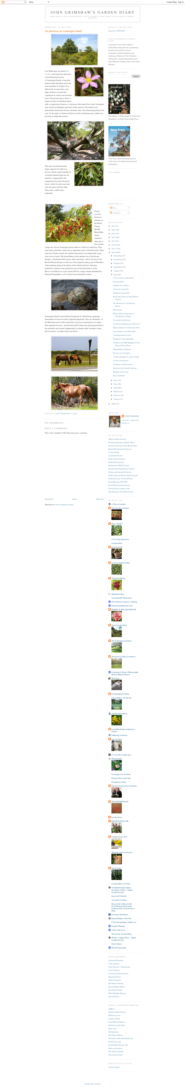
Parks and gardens (115, 1048)
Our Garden (116, 868)
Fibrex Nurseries (114, 980)
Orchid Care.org (114, 1041)
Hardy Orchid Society (116, 459)
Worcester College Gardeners (123, 656)
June (116, 380)
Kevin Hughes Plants (116, 986)
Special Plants (113, 996)
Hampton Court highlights (123, 339)
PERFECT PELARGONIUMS (123, 609)
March (116, 391)
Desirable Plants (114, 977)
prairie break (116, 547)
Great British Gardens (116, 1022)
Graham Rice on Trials (120, 883)
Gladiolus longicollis (121, 293)
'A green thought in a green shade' (126, 356)
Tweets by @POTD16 (116, 30)
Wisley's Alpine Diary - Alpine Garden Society (123, 938)
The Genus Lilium (115, 1054)
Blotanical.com (114, 1015)
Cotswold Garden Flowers (118, 973)
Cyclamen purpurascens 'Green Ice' (126, 323)
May (116, 384)
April (116, 387)
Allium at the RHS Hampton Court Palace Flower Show (126, 344)
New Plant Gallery (115, 1035)
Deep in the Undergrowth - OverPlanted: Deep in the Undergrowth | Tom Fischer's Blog (123, 907)
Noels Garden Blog (119, 625)
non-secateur (116, 739)
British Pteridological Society (120, 449)
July (116, 274)
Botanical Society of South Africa (121, 442)
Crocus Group (113, 452)
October (117, 263)
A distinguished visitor (122, 335)
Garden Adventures (119, 713)
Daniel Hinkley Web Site (121, 918)
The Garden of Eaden (120, 508)
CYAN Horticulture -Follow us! (123, 922)
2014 (113, 237)
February (117, 395)
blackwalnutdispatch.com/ (122, 605)
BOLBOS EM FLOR (119, 821)
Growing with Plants (119, 914)
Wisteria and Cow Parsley (122, 852)
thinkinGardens (117, 594)
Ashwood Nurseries (115, 960)
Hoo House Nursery (116, 983)
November (118, 259)
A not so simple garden (120, 562)
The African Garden (116, 1051)
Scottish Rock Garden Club (119, 488)
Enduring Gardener (119, 735)
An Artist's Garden (119, 899)
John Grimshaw (132, 416)
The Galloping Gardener (121, 640)
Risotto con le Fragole (121, 353)
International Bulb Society (118, 465)
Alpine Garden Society (117, 439)
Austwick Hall (114, 1067)
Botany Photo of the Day (121, 778)
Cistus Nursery (114, 970)
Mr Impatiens (113, 1031)
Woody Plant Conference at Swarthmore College (123, 315)
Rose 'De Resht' (119, 375)
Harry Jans (112, 1028)
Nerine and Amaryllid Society (120, 472)
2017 (113, 226)
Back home (117, 309)
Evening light (118, 281)
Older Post (100, 499)
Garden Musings (118, 926)
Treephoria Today (118, 782)
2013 (113, 241)
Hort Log (115, 678)
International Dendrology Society (121, 468)
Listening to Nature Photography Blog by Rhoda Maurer (124, 673)
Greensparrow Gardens (121, 774)
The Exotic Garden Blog (121, 933)
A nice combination (120, 360)
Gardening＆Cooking (120, 693)
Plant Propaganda (118, 947)
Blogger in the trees (120, 371)
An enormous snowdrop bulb (124, 331)
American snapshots (121, 289)
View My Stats (92, 1084)
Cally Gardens (114, 963)
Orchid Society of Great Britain (120, 478)
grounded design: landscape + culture (123, 730)
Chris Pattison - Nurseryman (119, 967)
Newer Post (49, 499)
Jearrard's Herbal (118, 896)
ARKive (111, 1008)
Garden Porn (116, 817)
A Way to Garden (118, 504)
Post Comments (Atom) (65, 504)
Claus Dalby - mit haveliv (121, 697)
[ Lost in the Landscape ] (121, 754)
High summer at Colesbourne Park (126, 327)
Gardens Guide (114, 1018)
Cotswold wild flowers (121, 320)
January (117, 399)
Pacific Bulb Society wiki (118, 1045)
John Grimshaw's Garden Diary (92, 12)
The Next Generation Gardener (124, 785)
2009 (113, 403)
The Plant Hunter (118, 578)
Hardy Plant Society (116, 462)
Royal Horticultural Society (119, 485)
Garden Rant (116, 543)
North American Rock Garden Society (123, 475)
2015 (113, 233)
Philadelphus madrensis (122, 349)
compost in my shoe (119, 836)
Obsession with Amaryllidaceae (120, 1038)
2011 (113, 248)
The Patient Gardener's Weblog (124, 601)
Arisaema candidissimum (123, 364)
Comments (116, 212)
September (118, 267)
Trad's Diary (116, 943)
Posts (114, 207)
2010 (113, 252)
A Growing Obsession (120, 539)
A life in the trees (118, 930)
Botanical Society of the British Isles (122, 445)
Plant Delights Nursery (117, 993)
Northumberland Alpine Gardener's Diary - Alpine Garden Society (122, 890)
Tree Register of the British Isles (120, 491)
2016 (113, 229)
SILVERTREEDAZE (119, 801)
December (118, 255)
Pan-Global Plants (115, 990)
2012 (113, 245)
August (117, 270)
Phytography (116, 758)
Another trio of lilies (121, 285)
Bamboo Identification (117, 1012)
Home (74, 499)
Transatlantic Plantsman (121, 597)
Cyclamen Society (115, 455)
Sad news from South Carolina (125, 368)
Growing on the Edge (116, 1025)
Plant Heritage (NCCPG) (117, 482)
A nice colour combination (123, 277)
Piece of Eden (116, 523)
